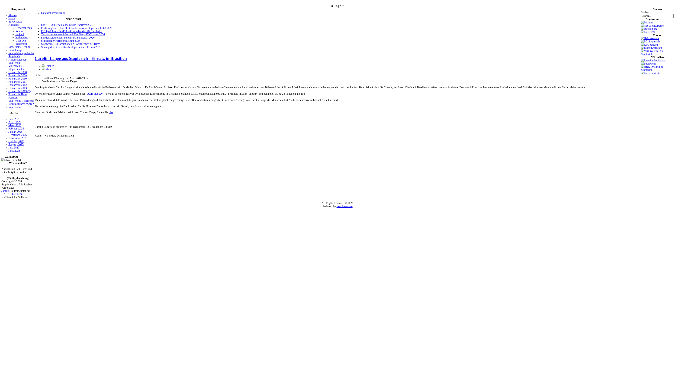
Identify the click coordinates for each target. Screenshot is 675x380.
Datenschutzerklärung (53, 12)
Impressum (14, 107)
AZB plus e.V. (95, 93)
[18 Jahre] (647, 22)
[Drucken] (48, 65)
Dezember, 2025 (17, 134)
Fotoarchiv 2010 (17, 78)
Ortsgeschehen (23, 27)
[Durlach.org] (649, 28)
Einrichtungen (16, 50)
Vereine (19, 31)
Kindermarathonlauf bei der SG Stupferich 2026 (68, 37)
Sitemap (12, 15)
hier (111, 112)
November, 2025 (17, 138)
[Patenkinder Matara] (653, 60)
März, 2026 (14, 125)
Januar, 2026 (15, 131)
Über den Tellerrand (21, 42)
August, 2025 (16, 144)
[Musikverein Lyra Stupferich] (657, 54)
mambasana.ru (345, 206)
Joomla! (5, 190)
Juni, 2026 (14, 119)
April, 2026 (14, 122)
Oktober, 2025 (16, 141)
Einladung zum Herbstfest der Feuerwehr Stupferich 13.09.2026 (76, 28)
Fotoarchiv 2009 (17, 75)
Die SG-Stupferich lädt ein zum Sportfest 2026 (67, 24)
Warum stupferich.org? (21, 103)
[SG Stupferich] (650, 41)
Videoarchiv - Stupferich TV (16, 67)
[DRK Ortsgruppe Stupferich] (657, 69)
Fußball (19, 34)
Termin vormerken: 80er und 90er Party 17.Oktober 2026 (73, 34)
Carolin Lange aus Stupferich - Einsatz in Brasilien (81, 58)
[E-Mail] (47, 69)
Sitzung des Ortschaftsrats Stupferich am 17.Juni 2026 (71, 47)
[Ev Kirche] (648, 31)
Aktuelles (13, 24)
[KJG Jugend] (649, 44)
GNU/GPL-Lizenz (11, 193)
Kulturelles (21, 37)
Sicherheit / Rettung (19, 46)
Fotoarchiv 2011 (17, 81)
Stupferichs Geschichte (21, 100)
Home (11, 18)
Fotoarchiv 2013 (17, 88)
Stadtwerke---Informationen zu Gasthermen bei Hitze (70, 43)
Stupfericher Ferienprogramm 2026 (60, 40)
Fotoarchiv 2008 (17, 72)
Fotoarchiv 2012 (17, 84)
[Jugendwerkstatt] (651, 47)
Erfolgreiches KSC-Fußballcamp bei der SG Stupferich (71, 31)
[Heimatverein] (650, 38)
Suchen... (646, 12)
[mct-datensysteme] (652, 25)
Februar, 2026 (16, 128)
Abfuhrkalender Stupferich (17, 61)
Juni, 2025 (14, 150)
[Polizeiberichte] (650, 73)
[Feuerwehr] (648, 63)
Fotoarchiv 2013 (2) (19, 91)
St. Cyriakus (15, 21)
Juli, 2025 (13, 147)
